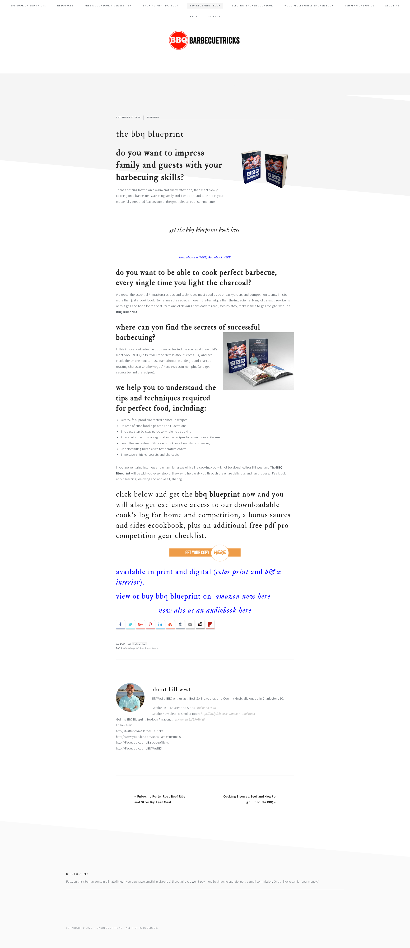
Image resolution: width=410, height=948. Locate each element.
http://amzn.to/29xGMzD (188, 719)
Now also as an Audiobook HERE (205, 610)
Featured (153, 117)
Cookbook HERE (206, 708)
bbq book (145, 648)
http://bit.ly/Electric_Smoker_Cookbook (228, 714)
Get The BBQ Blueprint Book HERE (204, 229)
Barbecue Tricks (205, 47)
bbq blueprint (131, 648)
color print (232, 571)
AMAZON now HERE (242, 596)
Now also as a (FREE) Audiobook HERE (205, 257)
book (155, 648)
